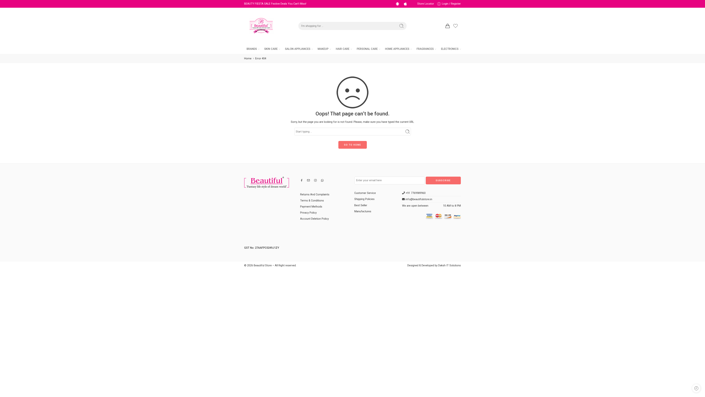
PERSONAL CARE (367, 49)
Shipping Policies (364, 199)
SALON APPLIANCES (297, 49)
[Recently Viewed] (696, 388)
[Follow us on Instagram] (315, 180)
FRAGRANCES (425, 49)
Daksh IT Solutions (449, 265)
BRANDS (252, 49)
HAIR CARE (342, 49)
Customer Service (365, 193)
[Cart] (447, 25)
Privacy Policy (308, 212)
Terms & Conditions (312, 200)
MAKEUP (323, 49)
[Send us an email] (308, 180)
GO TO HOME (352, 145)
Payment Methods (311, 206)
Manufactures (362, 211)
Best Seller (360, 205)
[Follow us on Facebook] (301, 180)
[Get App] (398, 3)
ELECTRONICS (449, 49)
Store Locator (425, 3)
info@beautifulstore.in (418, 199)
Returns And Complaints (314, 194)
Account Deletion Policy (314, 218)
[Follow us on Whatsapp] (322, 180)
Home (248, 58)
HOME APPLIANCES (397, 49)
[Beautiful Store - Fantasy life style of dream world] (261, 26)
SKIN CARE (271, 49)
